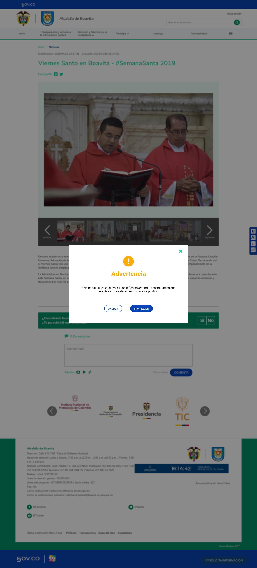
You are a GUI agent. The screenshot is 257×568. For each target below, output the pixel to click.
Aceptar (113, 308)
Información (141, 308)
